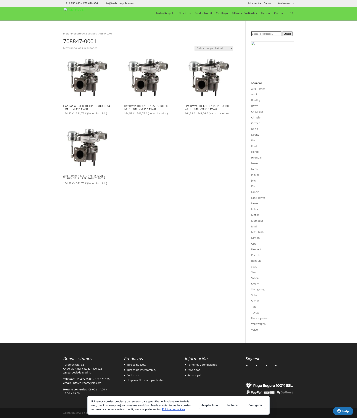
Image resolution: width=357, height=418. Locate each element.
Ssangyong (258, 289)
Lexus (254, 203)
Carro (267, 3)
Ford (254, 146)
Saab (254, 266)
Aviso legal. (194, 375)
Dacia (254, 129)
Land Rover (258, 198)
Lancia (255, 192)
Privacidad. (194, 370)
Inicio (66, 33)
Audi (254, 94)
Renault (256, 260)
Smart (255, 284)
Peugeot (256, 249)
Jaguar (255, 175)
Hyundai (256, 157)
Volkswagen (258, 324)
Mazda (255, 215)
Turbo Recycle (165, 13)
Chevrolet (257, 111)
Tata (254, 306)
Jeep (254, 180)
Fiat (253, 140)
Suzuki (255, 301)
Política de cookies (173, 409)
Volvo (254, 329)
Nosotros (184, 13)
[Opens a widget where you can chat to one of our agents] (343, 411)
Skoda (255, 278)
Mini (254, 226)
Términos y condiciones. (202, 364)
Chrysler (256, 117)
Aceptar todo (209, 405)
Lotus (254, 209)
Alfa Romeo (258, 89)
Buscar (287, 33)
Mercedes (257, 220)
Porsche (256, 255)
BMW (254, 106)
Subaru (255, 295)
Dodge (255, 134)
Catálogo (222, 13)
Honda (255, 151)
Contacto (280, 13)
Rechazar (233, 405)
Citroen (255, 123)
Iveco (254, 169)
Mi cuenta (254, 3)
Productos (201, 13)
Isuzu (254, 163)
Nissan (255, 238)
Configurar (255, 405)
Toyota (255, 312)
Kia (253, 186)
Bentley (255, 100)
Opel (254, 243)
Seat (254, 272)
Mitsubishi (257, 232)
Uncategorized (260, 318)
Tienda (265, 13)
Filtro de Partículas (244, 13)
